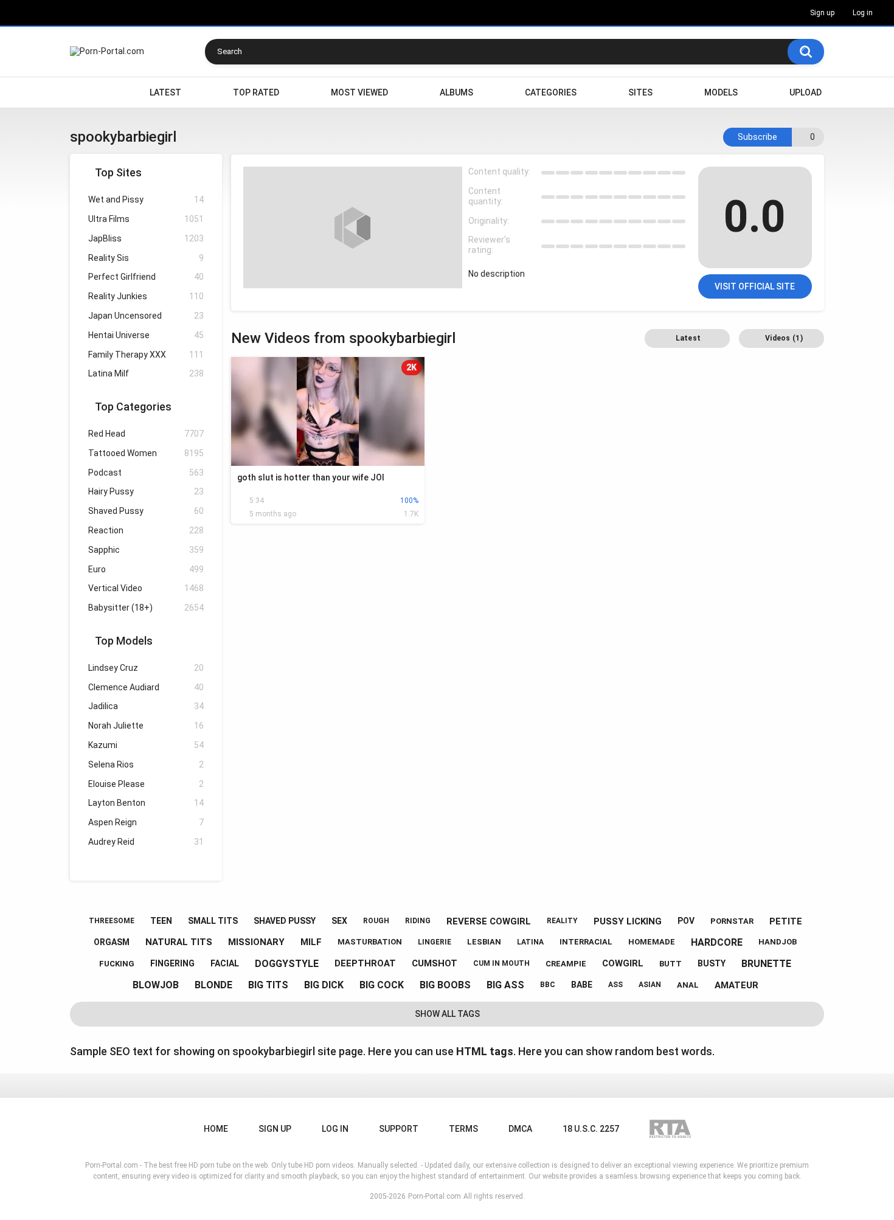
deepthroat (365, 963)
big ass (505, 985)
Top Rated (256, 92)
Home (85, 92)
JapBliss (146, 238)
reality (562, 921)
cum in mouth (501, 963)
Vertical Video (146, 588)
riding (418, 921)
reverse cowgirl (488, 921)
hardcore (717, 942)
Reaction (146, 530)
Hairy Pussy (146, 491)
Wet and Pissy (146, 199)
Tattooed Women (146, 453)
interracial (586, 941)
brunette (766, 963)
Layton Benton (146, 803)
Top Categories (133, 406)
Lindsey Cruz (146, 668)
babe (581, 985)
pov (686, 921)
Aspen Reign (146, 822)
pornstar (732, 921)
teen (161, 921)
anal (688, 985)
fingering (172, 963)
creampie (566, 963)
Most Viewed (359, 92)
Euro (146, 569)
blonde (213, 985)
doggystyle (287, 963)
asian (650, 984)
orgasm (112, 942)
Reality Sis (146, 258)
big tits (268, 985)
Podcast (146, 472)
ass (615, 984)
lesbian (484, 941)
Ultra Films (146, 219)
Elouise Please (146, 784)
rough (376, 921)
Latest (165, 92)
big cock (381, 985)
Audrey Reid (146, 842)
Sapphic (146, 550)
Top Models (124, 640)
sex (339, 921)
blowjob (156, 985)
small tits (213, 921)
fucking (116, 963)
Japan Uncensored (146, 316)
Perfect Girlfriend (146, 277)
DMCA (520, 1129)
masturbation (370, 941)
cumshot (434, 963)
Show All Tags (447, 1014)
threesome (111, 921)
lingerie (434, 942)
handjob (777, 941)
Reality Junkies (146, 296)
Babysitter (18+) (146, 607)
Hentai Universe (146, 335)
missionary (256, 942)
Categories (551, 92)
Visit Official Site (755, 286)
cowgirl (622, 963)
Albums (456, 92)
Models (721, 92)
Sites (640, 92)
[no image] (352, 227)
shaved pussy (285, 921)
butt (670, 963)
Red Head (146, 433)
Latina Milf (146, 373)
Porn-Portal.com (434, 1196)
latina (530, 942)
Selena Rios (146, 764)
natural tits (178, 942)
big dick (324, 985)
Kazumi (146, 745)
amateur (736, 985)
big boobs (445, 985)
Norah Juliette (146, 725)
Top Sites (118, 172)
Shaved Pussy (146, 511)
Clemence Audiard (146, 687)
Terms (463, 1129)
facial (224, 963)
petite (785, 921)
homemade (651, 941)
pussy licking (628, 921)
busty (712, 963)
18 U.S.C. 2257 (591, 1129)
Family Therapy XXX (146, 354)
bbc (547, 984)
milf (311, 942)
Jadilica (146, 706)
